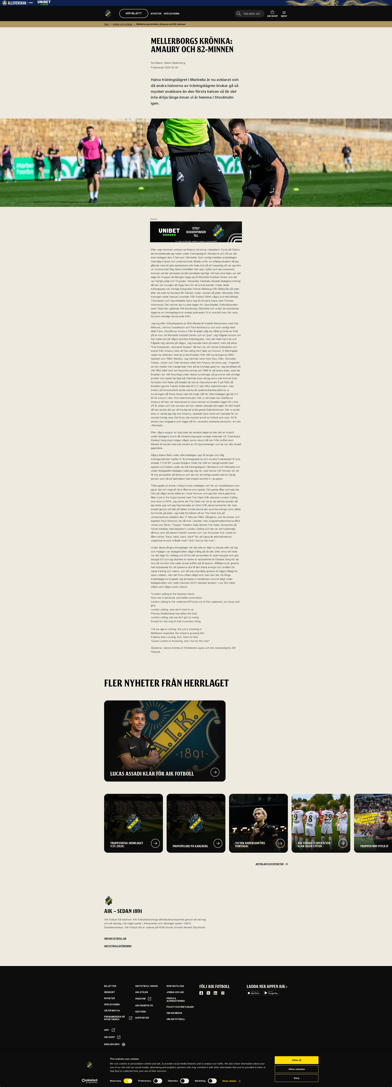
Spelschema (171, 13)
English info (112, 1044)
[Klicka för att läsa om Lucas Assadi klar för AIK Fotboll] (215, 772)
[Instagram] (222, 993)
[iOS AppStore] (253, 993)
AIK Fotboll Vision (146, 986)
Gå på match (112, 1010)
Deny (296, 1078)
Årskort (109, 992)
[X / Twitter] (208, 993)
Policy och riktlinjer (180, 1007)
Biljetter (110, 986)
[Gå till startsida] (108, 13)
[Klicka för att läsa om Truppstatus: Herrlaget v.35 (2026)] (155, 843)
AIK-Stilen (141, 992)
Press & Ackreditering (175, 999)
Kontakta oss (175, 986)
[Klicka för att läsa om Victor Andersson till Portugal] (280, 843)
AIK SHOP (272, 16)
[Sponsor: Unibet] (44, 4)
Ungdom (140, 998)
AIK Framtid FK (144, 1005)
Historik (140, 1011)
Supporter (142, 1018)
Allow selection (296, 1069)
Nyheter (156, 13)
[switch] (157, 1080)
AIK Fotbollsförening (118, 946)
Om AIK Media (174, 1013)
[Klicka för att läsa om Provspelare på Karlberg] (217, 843)
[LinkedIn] (215, 993)
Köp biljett (134, 13)
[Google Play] (271, 993)
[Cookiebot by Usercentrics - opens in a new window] (89, 1081)
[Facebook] (201, 993)
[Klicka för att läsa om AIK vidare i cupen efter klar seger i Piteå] (342, 843)
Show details (229, 1081)
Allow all (296, 1060)
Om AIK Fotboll (175, 1019)
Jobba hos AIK (175, 992)
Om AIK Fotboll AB (115, 938)
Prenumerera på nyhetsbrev (114, 1018)
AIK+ (106, 1030)
